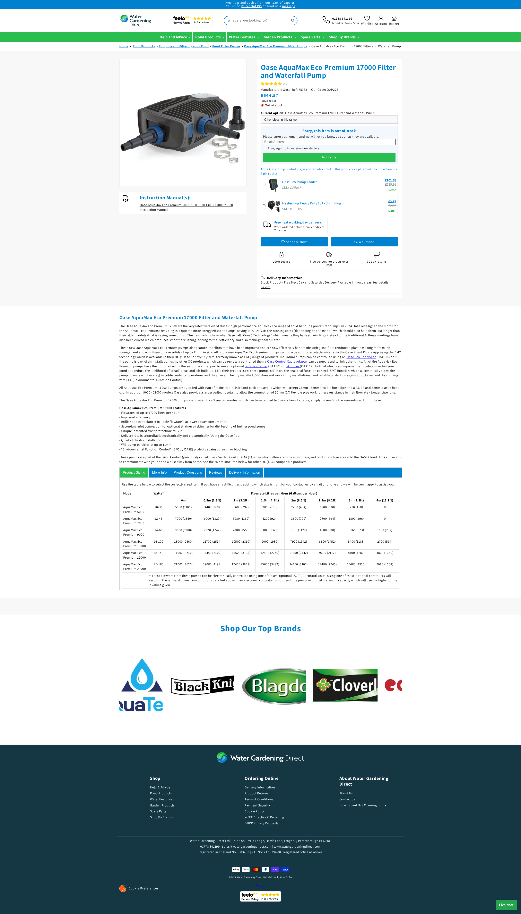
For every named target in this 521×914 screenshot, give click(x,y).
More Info (159, 472)
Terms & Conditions (259, 799)
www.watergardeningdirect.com (297, 846)
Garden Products (162, 805)
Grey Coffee (286, 877)
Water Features (161, 799)
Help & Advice (160, 787)
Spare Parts (158, 811)
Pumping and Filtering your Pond (184, 46)
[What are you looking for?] (292, 20)
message (288, 6)
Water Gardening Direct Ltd (252, 877)
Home (123, 46)
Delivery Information (244, 472)
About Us (346, 793)
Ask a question (364, 242)
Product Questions (188, 472)
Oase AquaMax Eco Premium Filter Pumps (275, 46)
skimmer (293, 366)
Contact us (347, 799)
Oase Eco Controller (361, 357)
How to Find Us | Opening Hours (362, 805)
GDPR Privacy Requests (262, 823)
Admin (261, 885)
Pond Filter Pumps (226, 46)
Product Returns (257, 793)
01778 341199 (251, 6)
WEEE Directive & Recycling (264, 817)
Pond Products (144, 46)
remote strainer (256, 366)
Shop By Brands (161, 817)
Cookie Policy (255, 811)
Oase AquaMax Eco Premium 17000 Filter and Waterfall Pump (356, 46)
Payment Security (257, 805)
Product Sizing (134, 472)
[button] (394, 20)
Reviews (215, 472)
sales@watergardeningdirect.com (246, 846)
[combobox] (260, 20)
